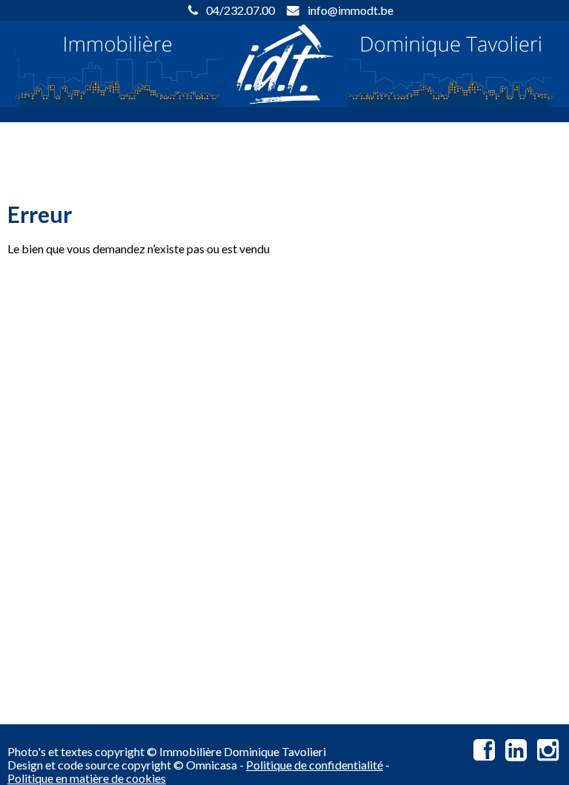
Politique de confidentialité (314, 765)
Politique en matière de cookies (86, 778)
